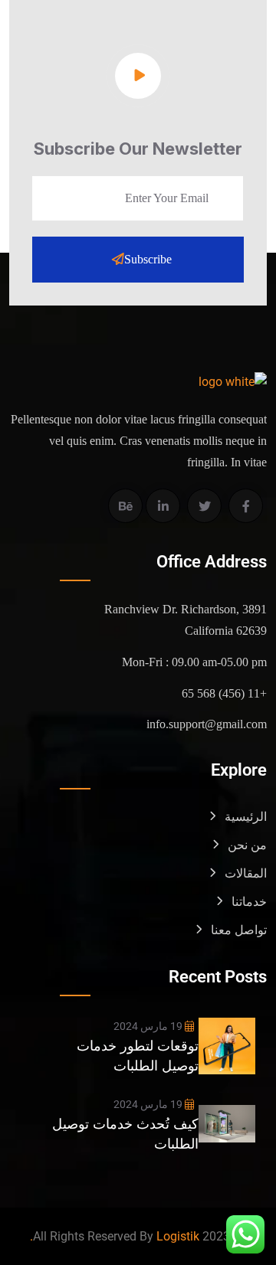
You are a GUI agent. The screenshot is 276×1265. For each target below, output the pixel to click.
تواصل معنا (239, 930)
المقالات (246, 873)
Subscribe (148, 259)
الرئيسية (246, 816)
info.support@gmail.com (206, 724)
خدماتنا (249, 901)
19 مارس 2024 (149, 1026)
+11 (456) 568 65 (224, 693)
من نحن (247, 845)
